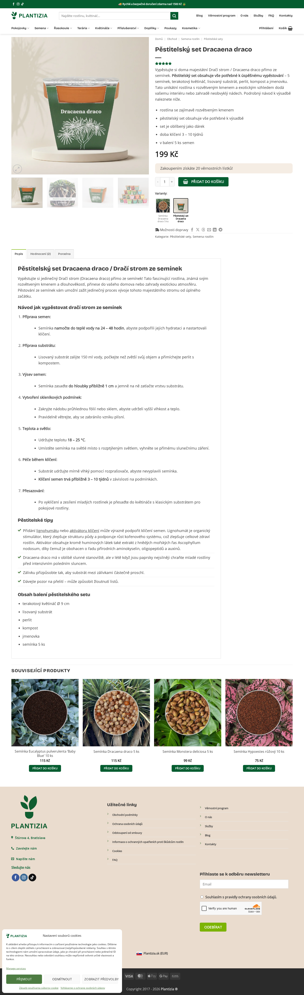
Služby (258, 15)
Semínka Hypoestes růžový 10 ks (259, 751)
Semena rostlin (190, 39)
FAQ (271, 15)
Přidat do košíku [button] (44, 768)
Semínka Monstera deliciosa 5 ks (188, 751)
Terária (82, 28)
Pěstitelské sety (213, 39)
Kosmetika (189, 28)
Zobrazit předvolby (101, 979)
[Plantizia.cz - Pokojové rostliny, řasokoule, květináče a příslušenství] (32, 15)
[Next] (141, 105)
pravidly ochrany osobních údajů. (251, 897)
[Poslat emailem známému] (209, 230)
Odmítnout (62, 979)
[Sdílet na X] (198, 230)
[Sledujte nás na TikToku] (22, 4)
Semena (40, 28)
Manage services (16, 968)
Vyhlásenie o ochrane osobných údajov (83, 988)
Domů (159, 39)
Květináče (102, 28)
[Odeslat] (174, 16)
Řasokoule (61, 28)
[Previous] (19, 105)
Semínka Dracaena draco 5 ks (116, 751)
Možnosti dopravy (173, 230)
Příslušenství (126, 28)
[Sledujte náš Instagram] (18, 4)
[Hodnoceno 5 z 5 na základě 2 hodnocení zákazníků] (224, 63)
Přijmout (24, 979)
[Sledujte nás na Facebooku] (13, 4)
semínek (48, 290)
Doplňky (150, 28)
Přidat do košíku (207, 181)
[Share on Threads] (203, 230)
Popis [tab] (19, 254)
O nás (244, 15)
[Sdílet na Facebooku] (192, 230)
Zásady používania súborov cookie (39, 988)
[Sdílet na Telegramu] (220, 230)
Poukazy (170, 28)
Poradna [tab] (64, 254)
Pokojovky (18, 28)
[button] (286, 28)
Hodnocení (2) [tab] (40, 254)
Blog (199, 15)
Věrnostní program (221, 15)
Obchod (172, 39)
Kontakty (286, 15)
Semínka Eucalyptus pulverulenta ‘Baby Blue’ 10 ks (45, 753)
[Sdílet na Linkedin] (215, 230)
